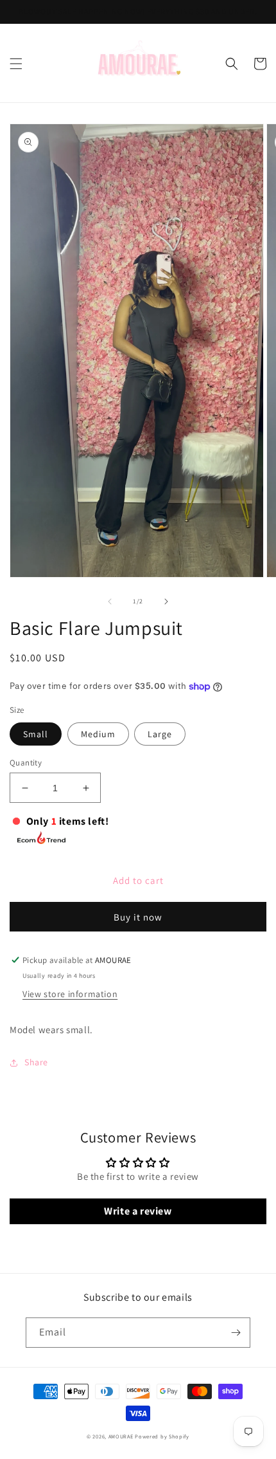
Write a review (137, 1211)
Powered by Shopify (162, 1436)
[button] (16, 64)
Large (160, 734)
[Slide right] (166, 601)
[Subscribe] (235, 1332)
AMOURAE (121, 1436)
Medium (98, 734)
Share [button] (36, 1062)
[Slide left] (110, 601)
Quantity (26, 762)
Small (35, 734)
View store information (69, 994)
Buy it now (138, 917)
